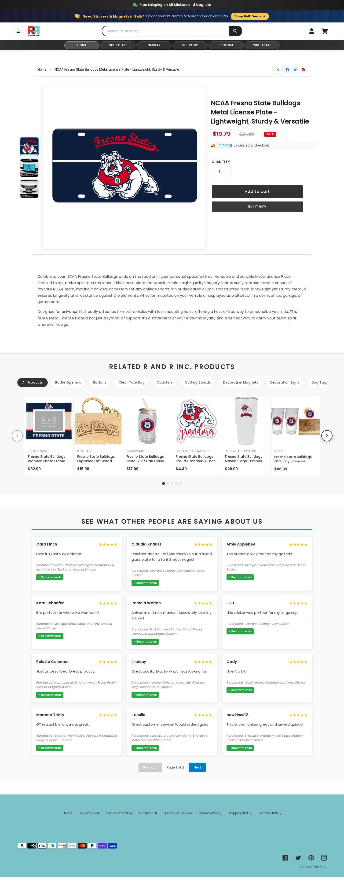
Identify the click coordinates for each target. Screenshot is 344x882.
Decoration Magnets (240, 382)
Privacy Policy (210, 813)
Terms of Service (178, 813)
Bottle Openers (68, 382)
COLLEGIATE (118, 45)
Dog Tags (319, 382)
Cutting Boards (198, 382)
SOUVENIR (190, 45)
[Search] (235, 31)
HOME (82, 45)
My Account (89, 813)
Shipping (224, 145)
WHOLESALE (262, 45)
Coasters (165, 382)
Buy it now (257, 207)
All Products (32, 382)
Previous (150, 767)
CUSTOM (226, 45)
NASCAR (154, 45)
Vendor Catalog (119, 813)
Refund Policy (271, 813)
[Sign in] (311, 31)
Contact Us (148, 813)
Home (42, 69)
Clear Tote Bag (132, 382)
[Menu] (18, 31)
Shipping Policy (240, 813)
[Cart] (324, 31)
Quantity (221, 162)
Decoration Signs (284, 382)
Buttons (99, 382)
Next (197, 767)
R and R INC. (319, 866)
